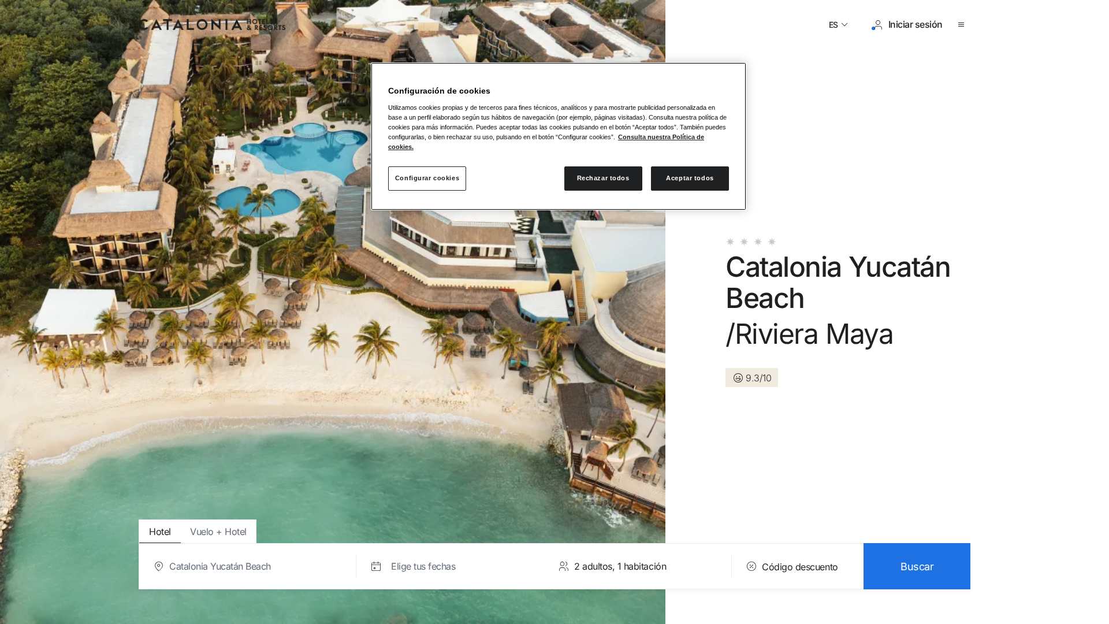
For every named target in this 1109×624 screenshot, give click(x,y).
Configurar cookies (427, 177)
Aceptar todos (689, 177)
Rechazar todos (603, 177)
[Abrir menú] (963, 25)
